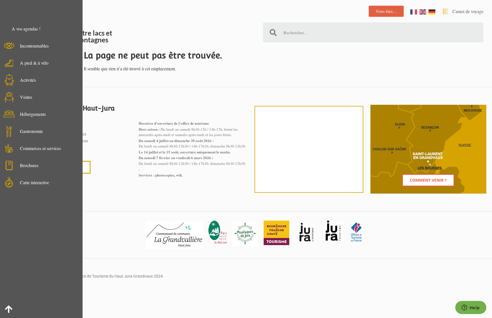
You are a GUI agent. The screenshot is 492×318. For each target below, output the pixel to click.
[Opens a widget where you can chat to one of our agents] (470, 308)
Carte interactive (34, 182)
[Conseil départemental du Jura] (306, 232)
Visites (26, 97)
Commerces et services (40, 148)
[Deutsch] (432, 11)
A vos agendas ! (26, 29)
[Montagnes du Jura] (245, 233)
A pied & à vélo (34, 63)
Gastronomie (31, 131)
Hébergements (33, 114)
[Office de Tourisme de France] (356, 232)
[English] (423, 11)
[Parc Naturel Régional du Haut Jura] (217, 232)
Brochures (29, 165)
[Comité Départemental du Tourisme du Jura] (333, 231)
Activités (28, 80)
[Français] (414, 11)
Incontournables (34, 46)
